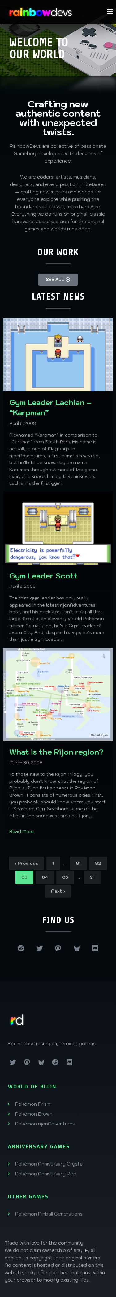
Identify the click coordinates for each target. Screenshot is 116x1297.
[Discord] (95, 948)
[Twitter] (39, 948)
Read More (21, 831)
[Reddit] (21, 948)
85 (65, 877)
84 (45, 877)
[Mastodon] (58, 948)
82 (98, 863)
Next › (58, 891)
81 (78, 863)
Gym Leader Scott (43, 576)
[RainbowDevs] (40, 12)
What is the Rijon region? (56, 752)
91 (92, 877)
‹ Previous (26, 863)
